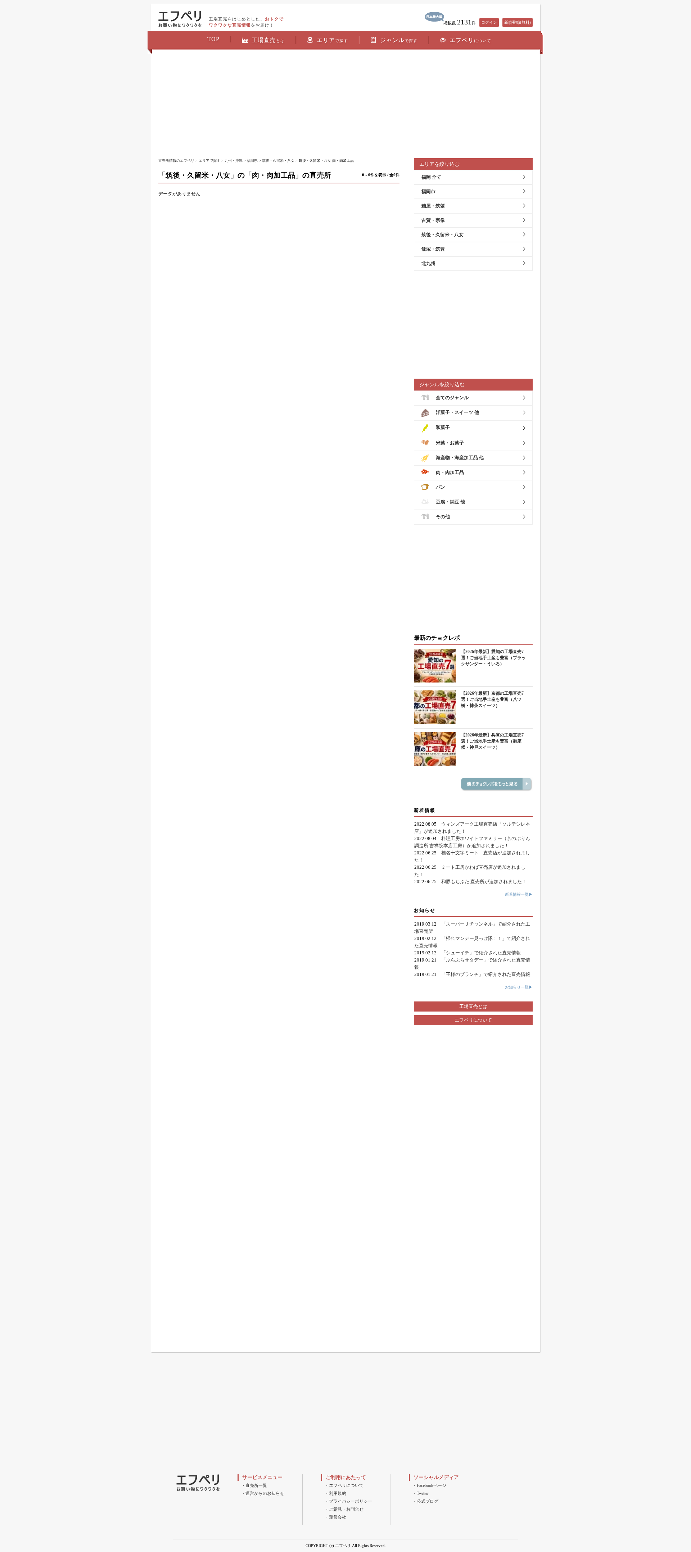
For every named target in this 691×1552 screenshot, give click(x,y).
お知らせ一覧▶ (519, 987)
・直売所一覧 (254, 1485)
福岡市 (428, 191)
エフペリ (470, 40)
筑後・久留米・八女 (278, 161)
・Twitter (420, 1493)
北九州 (428, 263)
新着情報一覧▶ (519, 894)
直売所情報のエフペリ (176, 161)
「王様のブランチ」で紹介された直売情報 (485, 974)
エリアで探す (209, 161)
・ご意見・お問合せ (344, 1509)
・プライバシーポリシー (348, 1501)
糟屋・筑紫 (433, 206)
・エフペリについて (344, 1485)
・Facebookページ (429, 1485)
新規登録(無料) (517, 22)
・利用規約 (335, 1493)
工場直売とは (473, 1006)
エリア (332, 40)
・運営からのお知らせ (262, 1493)
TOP (213, 39)
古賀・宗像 (433, 220)
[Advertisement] (345, 104)
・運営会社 (335, 1517)
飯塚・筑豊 (433, 249)
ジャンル (398, 40)
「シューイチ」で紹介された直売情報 (481, 952)
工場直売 (268, 40)
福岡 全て (431, 177)
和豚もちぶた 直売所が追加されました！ (484, 881)
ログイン (489, 22)
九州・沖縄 (234, 161)
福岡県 (252, 161)
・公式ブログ (425, 1501)
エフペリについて (473, 1020)
